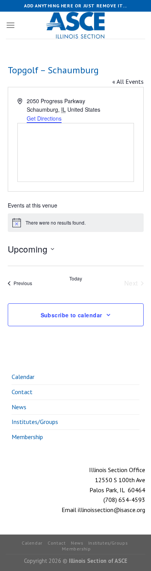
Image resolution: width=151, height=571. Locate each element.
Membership (27, 437)
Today (75, 278)
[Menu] (10, 25)
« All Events (128, 81)
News (19, 407)
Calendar (23, 377)
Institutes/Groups (35, 422)
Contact (22, 392)
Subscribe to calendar (71, 315)
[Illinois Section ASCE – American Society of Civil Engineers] (75, 25)
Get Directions (44, 118)
